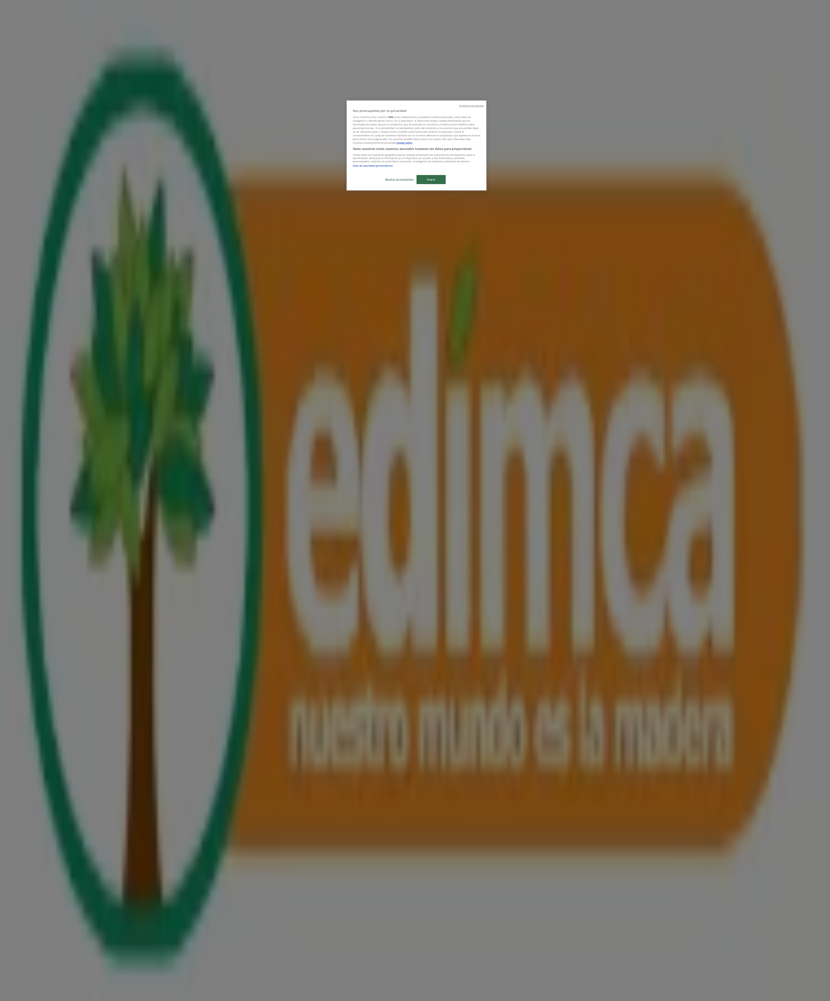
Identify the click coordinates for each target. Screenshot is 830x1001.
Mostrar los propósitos (399, 179)
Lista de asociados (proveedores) (373, 165)
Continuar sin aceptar (471, 105)
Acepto (431, 179)
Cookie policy (404, 142)
